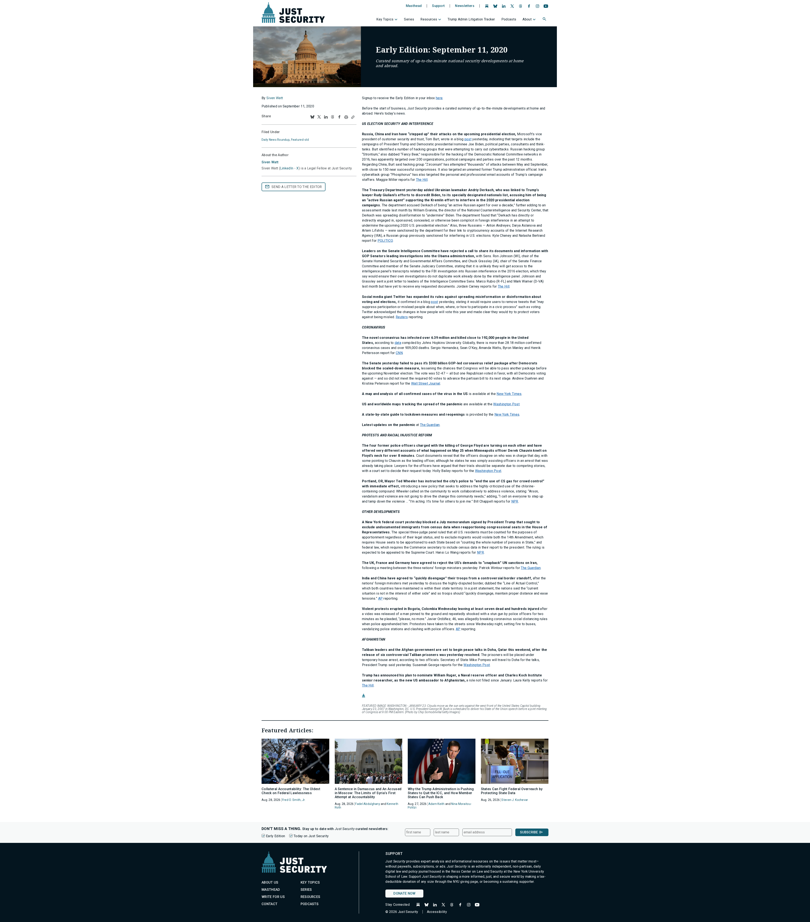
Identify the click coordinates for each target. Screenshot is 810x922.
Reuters (402, 317)
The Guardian (430, 425)
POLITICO (385, 241)
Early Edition (275, 836)
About (527, 19)
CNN (399, 353)
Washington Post (506, 404)
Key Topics (384, 19)
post (467, 139)
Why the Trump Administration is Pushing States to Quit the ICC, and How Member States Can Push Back (441, 793)
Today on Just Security (311, 836)
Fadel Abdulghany (367, 804)
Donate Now (404, 893)
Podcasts (508, 19)
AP (380, 598)
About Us (270, 882)
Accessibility (437, 912)
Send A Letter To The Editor (296, 187)
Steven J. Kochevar (514, 800)
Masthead (414, 6)
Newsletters (464, 6)
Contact (269, 904)
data (398, 343)
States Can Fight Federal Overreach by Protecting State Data (512, 791)
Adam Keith (436, 804)
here (439, 98)
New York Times (509, 394)
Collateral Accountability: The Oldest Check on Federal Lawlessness (291, 791)
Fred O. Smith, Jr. (293, 800)
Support (438, 6)
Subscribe (529, 832)
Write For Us (273, 897)
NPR (514, 501)
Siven (270, 162)
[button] (544, 19)
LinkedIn (286, 168)
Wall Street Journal (425, 383)
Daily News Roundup (276, 139)
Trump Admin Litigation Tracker (471, 19)
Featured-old (300, 139)
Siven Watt (274, 98)
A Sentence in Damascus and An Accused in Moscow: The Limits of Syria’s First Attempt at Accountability (368, 793)
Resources (428, 19)
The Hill (422, 180)
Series (409, 19)
